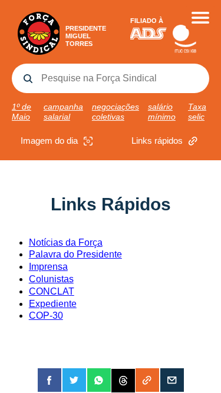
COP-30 (46, 316)
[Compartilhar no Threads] (123, 380)
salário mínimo (162, 111)
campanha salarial (63, 111)
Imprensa (48, 267)
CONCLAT (51, 291)
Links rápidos (157, 141)
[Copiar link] (147, 380)
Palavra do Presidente (75, 254)
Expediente (53, 304)
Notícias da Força (66, 242)
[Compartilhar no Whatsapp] (99, 380)
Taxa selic (197, 111)
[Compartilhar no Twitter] (74, 380)
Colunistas (51, 279)
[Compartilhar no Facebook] (49, 380)
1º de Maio (21, 111)
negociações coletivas (115, 111)
